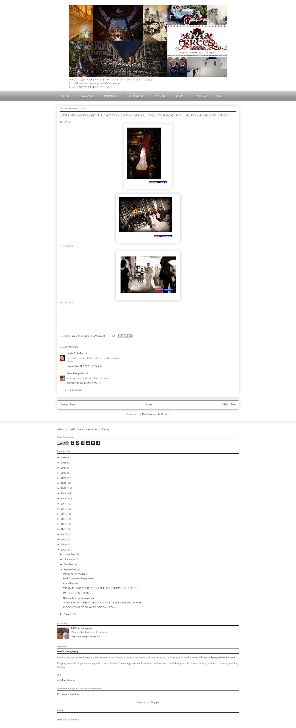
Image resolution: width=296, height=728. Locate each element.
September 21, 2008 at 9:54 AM (84, 366)
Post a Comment (73, 390)
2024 (64, 468)
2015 (63, 514)
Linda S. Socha (75, 353)
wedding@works (66, 680)
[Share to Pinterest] (131, 336)
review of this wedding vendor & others (213, 658)
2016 (64, 509)
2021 (64, 483)
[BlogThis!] (122, 336)
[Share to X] (125, 336)
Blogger (154, 702)
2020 (64, 488)
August (68, 614)
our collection (70, 583)
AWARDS (201, 96)
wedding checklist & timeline (136, 663)
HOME (65, 96)
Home (148, 404)
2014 (63, 519)
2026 (64, 458)
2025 (64, 463)
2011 (63, 534)
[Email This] (119, 336)
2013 (63, 524)
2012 (64, 529)
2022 (64, 478)
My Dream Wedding (68, 694)
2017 (63, 504)
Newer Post (67, 404)
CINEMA (180, 96)
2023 (64, 473)
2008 (64, 550)
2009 (64, 545)
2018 (64, 498)
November (70, 559)
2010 (64, 539)
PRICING (161, 96)
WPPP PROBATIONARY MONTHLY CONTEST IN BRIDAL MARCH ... (103, 603)
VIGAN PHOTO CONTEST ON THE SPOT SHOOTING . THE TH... (101, 588)
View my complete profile (85, 637)
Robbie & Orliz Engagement (79, 598)
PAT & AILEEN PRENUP (77, 593)
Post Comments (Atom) (155, 414)
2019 (64, 493)
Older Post (229, 404)
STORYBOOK (111, 96)
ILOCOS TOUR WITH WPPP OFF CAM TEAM (89, 607)
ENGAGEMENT (137, 96)
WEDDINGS (86, 96)
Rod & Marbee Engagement (79, 579)
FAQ (219, 96)
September (70, 570)
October (69, 564)
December (70, 554)
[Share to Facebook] (128, 336)
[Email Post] (113, 336)
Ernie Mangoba (75, 373)
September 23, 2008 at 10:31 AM (85, 383)
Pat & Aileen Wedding (75, 574)
